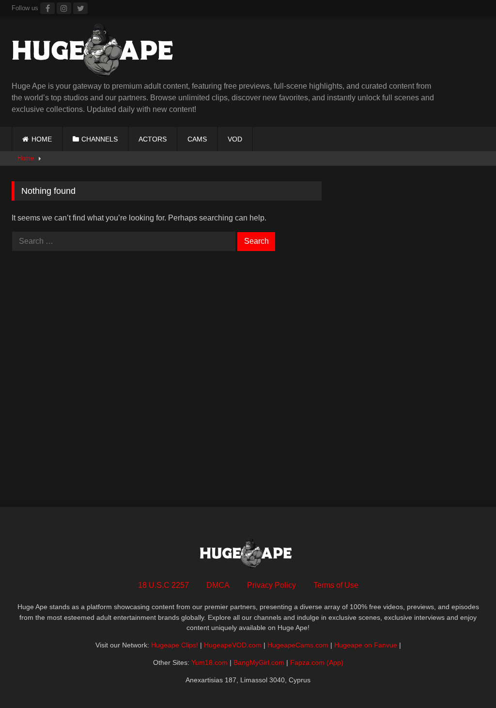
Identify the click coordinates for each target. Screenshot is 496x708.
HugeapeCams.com (297, 645)
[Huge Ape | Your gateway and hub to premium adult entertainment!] (203, 52)
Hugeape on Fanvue (365, 645)
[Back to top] (466, 679)
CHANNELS (99, 139)
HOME (41, 139)
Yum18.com (209, 662)
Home (25, 158)
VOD (235, 139)
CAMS (197, 139)
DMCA (218, 585)
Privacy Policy (271, 585)
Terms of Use (335, 585)
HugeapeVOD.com (233, 645)
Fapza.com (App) (316, 662)
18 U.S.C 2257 (163, 585)
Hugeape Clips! (174, 645)
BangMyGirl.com (258, 662)
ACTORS (153, 139)
